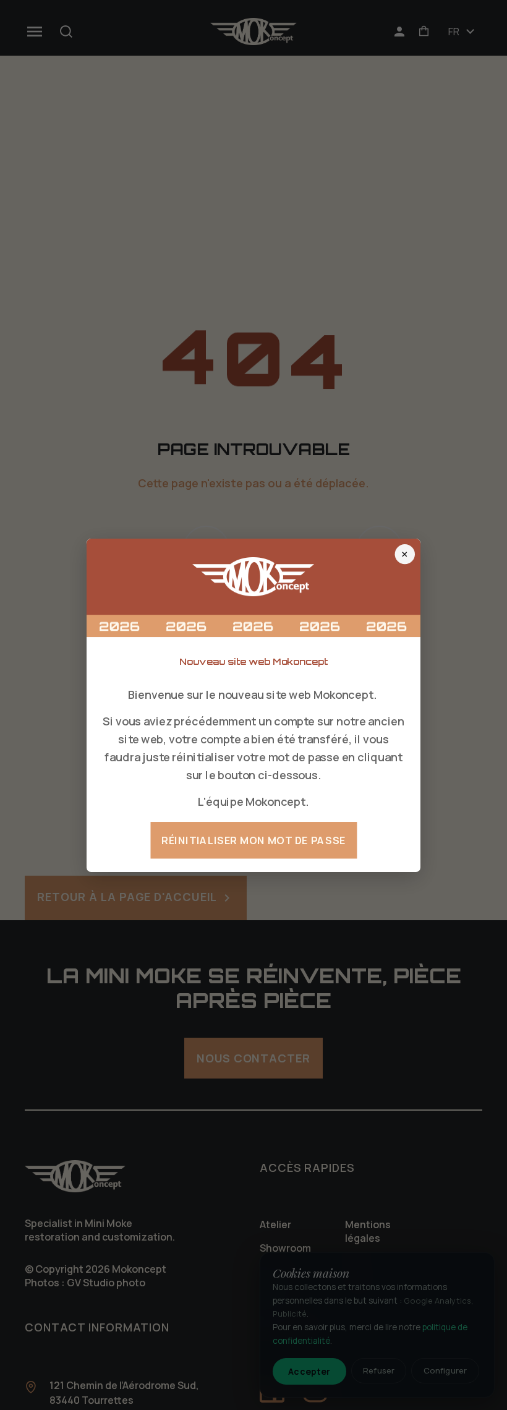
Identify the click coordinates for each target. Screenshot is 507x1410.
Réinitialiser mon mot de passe (253, 840)
